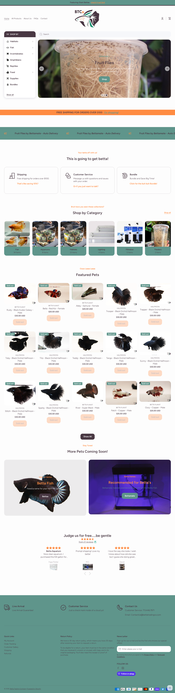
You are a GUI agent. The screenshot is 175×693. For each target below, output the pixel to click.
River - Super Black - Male (87, 407)
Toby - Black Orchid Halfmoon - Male (19, 359)
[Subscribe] (168, 649)
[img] (87, 539)
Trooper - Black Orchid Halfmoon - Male (121, 312)
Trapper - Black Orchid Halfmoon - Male (155, 311)
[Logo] (87, 18)
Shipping (7, 650)
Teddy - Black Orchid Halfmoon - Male (87, 359)
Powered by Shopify (34, 689)
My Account (9, 641)
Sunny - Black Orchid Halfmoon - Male (155, 362)
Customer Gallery (11, 647)
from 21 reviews (86, 542)
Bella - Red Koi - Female (54, 308)
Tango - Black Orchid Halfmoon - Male (121, 359)
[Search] (40, 34)
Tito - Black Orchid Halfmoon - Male (54, 359)
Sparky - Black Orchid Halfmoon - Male (53, 409)
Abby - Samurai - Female (87, 305)
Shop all (167, 212)
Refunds (7, 653)
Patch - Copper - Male (121, 410)
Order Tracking (10, 644)
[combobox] (104, 34)
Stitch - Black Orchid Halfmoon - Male (20, 412)
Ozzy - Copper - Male (155, 407)
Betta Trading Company (18, 689)
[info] (20, 297)
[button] (169, 18)
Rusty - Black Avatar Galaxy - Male (20, 311)
